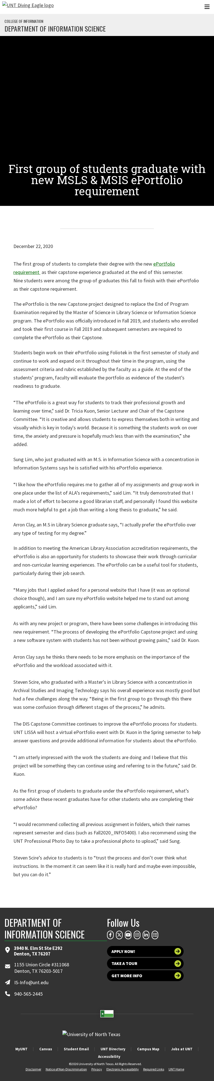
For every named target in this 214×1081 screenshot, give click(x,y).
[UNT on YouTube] (128, 935)
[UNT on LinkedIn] (146, 935)
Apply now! (123, 951)
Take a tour (124, 963)
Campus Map (148, 1049)
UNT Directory (113, 1049)
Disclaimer (33, 1069)
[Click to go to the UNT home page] (28, 7)
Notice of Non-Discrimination (66, 1069)
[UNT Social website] (155, 935)
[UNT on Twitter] (119, 935)
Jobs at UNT (182, 1049)
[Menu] (207, 6)
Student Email (76, 1049)
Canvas (45, 1049)
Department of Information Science (55, 28)
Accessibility (109, 1056)
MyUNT (21, 1049)
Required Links (153, 1069)
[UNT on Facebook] (110, 935)
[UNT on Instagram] (137, 935)
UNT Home (176, 1069)
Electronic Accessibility (122, 1069)
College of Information (23, 21)
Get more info (126, 975)
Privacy (96, 1069)
